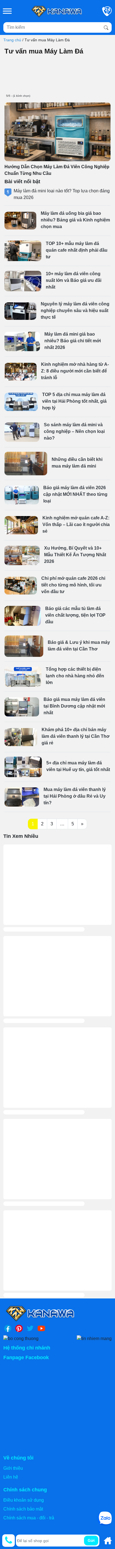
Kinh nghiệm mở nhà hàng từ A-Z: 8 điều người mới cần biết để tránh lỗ (75, 371)
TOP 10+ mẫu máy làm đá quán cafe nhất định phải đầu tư (76, 250)
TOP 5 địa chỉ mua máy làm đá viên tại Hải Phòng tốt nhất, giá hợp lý (74, 401)
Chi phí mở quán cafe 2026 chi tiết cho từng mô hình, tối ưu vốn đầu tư (73, 585)
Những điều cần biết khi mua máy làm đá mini (77, 462)
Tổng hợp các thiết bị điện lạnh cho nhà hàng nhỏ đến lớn (75, 676)
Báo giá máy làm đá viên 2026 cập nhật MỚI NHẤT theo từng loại (75, 494)
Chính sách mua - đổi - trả (28, 1517)
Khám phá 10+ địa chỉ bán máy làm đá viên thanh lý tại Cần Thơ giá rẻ (75, 736)
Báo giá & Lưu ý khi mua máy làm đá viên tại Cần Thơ (79, 645)
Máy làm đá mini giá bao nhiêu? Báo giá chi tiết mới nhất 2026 (72, 341)
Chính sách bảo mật (23, 1509)
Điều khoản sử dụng (23, 1500)
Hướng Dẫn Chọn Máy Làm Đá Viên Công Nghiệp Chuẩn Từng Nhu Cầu (56, 170)
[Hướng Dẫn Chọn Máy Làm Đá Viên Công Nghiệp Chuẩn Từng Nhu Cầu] (57, 131)
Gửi (91, 1540)
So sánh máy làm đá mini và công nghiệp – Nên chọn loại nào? (74, 431)
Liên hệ (10, 1477)
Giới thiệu (13, 1468)
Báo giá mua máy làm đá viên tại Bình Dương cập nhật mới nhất (74, 706)
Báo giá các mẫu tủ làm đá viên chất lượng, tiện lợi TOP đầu (75, 615)
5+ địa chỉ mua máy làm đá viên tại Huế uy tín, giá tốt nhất (78, 766)
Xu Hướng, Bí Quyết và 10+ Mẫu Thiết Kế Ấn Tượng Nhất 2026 (75, 555)
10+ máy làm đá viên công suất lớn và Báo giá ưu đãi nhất (73, 280)
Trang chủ (12, 40)
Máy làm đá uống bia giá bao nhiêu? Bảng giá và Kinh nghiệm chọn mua (75, 220)
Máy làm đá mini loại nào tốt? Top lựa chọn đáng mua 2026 (62, 194)
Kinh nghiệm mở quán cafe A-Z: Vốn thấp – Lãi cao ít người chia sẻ (76, 525)
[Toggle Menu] (7, 11)
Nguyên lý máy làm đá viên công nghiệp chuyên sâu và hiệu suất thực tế (75, 311)
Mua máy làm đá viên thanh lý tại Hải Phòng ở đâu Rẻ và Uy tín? (75, 796)
